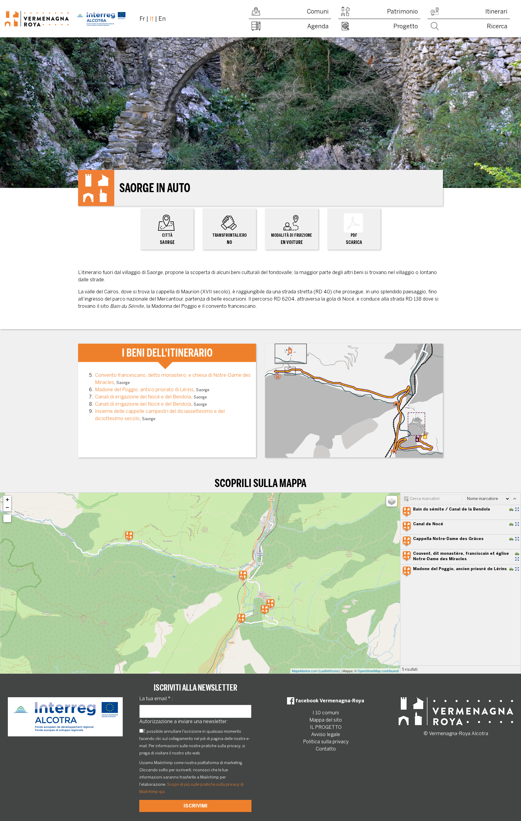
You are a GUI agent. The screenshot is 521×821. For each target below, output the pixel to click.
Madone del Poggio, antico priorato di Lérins (144, 389)
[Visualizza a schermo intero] (7, 518)
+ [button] (7, 499)
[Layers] (391, 501)
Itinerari (496, 11)
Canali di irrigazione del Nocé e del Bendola (143, 397)
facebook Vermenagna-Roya (329, 701)
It (152, 18)
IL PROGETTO (326, 727)
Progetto (405, 26)
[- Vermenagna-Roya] (65, 18)
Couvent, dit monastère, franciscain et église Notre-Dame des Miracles (461, 556)
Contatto (326, 749)
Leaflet (325, 670)
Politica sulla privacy (326, 742)
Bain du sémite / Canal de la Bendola (451, 509)
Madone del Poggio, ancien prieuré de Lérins (460, 569)
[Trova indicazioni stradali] (511, 509)
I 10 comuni (326, 713)
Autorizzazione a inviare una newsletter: (183, 721)
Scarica (354, 239)
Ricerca (497, 26)
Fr (142, 18)
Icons (334, 670)
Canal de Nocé (428, 524)
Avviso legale (325, 734)
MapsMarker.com (304, 670)
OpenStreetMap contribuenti (378, 670)
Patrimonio (402, 11)
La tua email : (156, 698)
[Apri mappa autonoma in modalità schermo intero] (517, 509)
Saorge (167, 239)
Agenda (318, 26)
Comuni (318, 11)
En (162, 18)
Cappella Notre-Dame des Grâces (448, 538)
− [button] (7, 507)
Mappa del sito (325, 720)
